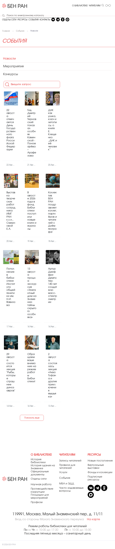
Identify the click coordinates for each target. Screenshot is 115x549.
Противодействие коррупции (42, 490)
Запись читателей (70, 461)
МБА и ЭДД (66, 483)
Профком (36, 502)
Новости (9, 58)
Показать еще (31, 418)
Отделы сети (39, 479)
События (64, 478)
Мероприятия (13, 66)
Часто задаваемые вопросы (71, 489)
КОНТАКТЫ (45, 20)
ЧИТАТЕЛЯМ (94, 6)
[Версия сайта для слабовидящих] (108, 6)
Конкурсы (10, 74)
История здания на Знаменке (43, 467)
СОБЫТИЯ (33, 20)
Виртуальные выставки (96, 466)
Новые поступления (100, 461)
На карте (93, 519)
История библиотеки (38, 461)
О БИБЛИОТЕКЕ (80, 6)
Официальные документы (40, 473)
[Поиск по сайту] (103, 5)
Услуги (63, 472)
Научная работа (41, 484)
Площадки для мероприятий (40, 496)
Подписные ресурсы (95, 478)
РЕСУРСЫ (22, 20)
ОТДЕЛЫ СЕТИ (9, 20)
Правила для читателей (67, 466)
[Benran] (14, 5)
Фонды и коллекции (100, 472)
